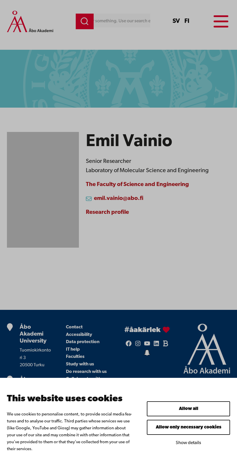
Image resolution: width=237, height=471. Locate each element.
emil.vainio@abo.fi (118, 198)
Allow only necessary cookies (188, 427)
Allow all (188, 408)
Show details (188, 443)
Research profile (107, 212)
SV (176, 21)
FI (186, 21)
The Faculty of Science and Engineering (137, 184)
